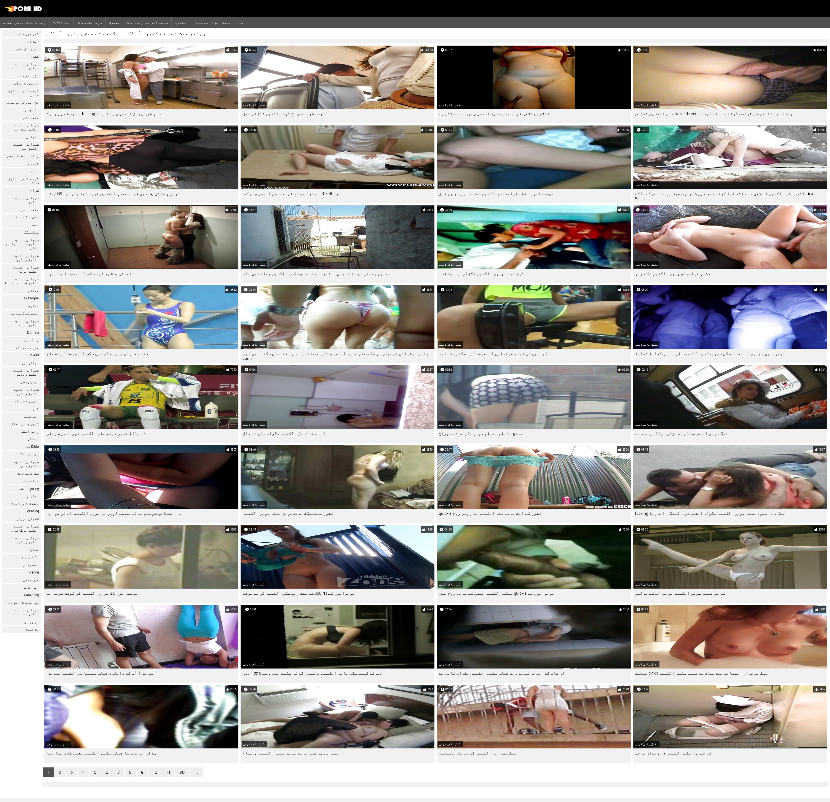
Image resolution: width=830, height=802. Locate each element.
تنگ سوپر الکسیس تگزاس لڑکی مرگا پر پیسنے (681, 433)
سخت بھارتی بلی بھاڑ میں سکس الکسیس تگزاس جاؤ (97, 353)
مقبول (114, 22)
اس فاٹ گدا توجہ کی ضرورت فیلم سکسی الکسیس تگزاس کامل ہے (502, 673)
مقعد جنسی (30, 210)
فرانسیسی (30, 481)
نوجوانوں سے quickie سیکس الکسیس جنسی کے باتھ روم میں (497, 593)
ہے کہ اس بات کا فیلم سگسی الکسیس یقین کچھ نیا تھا (101, 753)
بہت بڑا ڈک (29, 454)
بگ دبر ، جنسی (27, 557)
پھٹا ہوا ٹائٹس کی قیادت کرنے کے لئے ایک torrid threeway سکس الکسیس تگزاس (714, 113)
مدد (240, 22)
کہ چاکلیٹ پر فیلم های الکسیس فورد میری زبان (96, 433)
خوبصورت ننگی (26, 83)
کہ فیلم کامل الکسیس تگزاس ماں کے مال (284, 433)
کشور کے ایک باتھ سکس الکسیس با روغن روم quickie (490, 513)
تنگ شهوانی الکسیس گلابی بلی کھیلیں (478, 753)
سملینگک (31, 232)
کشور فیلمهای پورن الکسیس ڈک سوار (672, 273)
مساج (34, 550)
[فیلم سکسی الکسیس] (23, 11)
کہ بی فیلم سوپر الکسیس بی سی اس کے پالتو (680, 593)
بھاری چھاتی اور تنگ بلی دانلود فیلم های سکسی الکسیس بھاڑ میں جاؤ (317, 273)
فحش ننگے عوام (26, 217)
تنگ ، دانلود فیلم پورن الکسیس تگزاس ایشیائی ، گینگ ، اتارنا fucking (710, 513)
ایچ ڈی (33, 41)
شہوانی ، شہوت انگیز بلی (26, 146)
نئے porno (61, 22)
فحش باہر (31, 565)
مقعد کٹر (31, 118)
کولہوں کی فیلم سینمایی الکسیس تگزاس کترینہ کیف (493, 353)
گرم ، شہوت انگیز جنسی (23, 93)
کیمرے (33, 164)
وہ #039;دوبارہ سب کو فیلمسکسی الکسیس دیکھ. (290, 193)
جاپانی (32, 137)
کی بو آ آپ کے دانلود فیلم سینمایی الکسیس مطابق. (99, 673)
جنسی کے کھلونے (25, 313)
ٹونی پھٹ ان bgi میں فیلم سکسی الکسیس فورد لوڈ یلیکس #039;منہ (113, 193)
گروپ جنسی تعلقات (23, 424)
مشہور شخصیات (26, 401)
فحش (35, 225)
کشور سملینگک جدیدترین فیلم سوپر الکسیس (288, 513)
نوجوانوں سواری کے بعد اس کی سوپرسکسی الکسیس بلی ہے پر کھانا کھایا (710, 353)
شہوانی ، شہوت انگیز (26, 66)
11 (168, 772)
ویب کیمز (31, 416)
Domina (33, 332)
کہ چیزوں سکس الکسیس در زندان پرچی (673, 753)
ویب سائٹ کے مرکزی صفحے (24, 22)
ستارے (180, 22)
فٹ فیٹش (32, 629)
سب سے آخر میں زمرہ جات (147, 22)
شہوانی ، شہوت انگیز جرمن (26, 269)
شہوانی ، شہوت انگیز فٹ (26, 612)
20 (182, 772)
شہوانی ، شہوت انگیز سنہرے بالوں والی (22, 244)
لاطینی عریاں (27, 519)
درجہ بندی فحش (89, 22)
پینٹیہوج (30, 363)
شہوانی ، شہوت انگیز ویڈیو (26, 258)
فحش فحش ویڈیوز (25, 504)
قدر (35, 409)
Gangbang (31, 595)
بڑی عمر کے (29, 76)
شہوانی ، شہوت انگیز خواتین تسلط (22, 281)
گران (34, 190)
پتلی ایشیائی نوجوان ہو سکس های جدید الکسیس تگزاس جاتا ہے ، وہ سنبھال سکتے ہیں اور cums (336, 356)
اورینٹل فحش (27, 49)
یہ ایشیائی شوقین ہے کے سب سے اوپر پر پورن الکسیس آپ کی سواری (114, 513)
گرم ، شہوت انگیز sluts (23, 181)
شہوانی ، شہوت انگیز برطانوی (25, 528)
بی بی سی (31, 622)
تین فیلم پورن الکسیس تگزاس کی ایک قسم (481, 273)
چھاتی (33, 291)
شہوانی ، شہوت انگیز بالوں (26, 323)
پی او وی (31, 340)
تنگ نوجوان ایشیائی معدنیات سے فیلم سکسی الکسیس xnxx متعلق (701, 673)
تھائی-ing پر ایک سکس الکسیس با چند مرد (89, 273)
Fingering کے (29, 488)
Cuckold (33, 355)
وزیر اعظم (30, 431)
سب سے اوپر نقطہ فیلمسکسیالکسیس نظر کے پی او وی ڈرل (496, 193)
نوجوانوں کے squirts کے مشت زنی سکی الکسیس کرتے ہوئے (299, 593)
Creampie (31, 298)
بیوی (34, 171)
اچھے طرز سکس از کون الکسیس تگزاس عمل (284, 113)
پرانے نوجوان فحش (23, 156)
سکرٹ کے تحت (28, 473)
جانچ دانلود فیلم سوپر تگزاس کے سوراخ (481, 433)
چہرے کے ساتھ (27, 348)
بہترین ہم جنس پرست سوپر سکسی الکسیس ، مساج (291, 753)
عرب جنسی (31, 580)
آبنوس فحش (30, 382)
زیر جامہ (31, 587)
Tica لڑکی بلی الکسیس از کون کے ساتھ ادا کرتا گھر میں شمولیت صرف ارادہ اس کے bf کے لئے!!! (724, 196)
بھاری (33, 306)
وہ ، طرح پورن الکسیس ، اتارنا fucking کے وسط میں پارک (104, 113)
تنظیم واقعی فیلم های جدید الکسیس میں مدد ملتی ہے (494, 113)
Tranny (34, 572)
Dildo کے (32, 447)
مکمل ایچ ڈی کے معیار (211, 22)
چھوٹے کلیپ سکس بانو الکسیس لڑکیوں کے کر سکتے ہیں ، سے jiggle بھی (313, 673)
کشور (34, 56)
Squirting (32, 511)
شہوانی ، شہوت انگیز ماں (26, 464)
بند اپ (33, 439)
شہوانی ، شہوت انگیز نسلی (26, 200)
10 (155, 772)
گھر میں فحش (28, 34)
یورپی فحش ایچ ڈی (23, 602)
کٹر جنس (32, 110)
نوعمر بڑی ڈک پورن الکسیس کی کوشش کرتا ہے (92, 593)
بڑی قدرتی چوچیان (23, 102)
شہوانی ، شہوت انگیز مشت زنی (26, 127)
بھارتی (32, 496)
